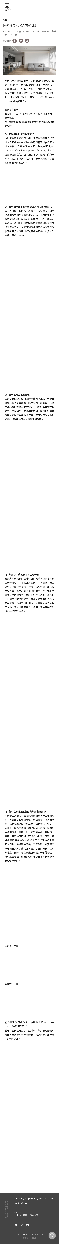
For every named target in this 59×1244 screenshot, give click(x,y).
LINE (7, 1026)
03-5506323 (21, 1202)
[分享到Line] (27, 41)
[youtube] (27, 1225)
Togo (42, 150)
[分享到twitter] (21, 41)
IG (48, 1022)
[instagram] (22, 1225)
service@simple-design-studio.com (34, 1198)
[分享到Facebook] (14, 41)
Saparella (31, 150)
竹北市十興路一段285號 (26, 1215)
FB (52, 1022)
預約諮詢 (47, 1030)
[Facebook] (16, 1225)
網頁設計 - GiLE (29, 1238)
